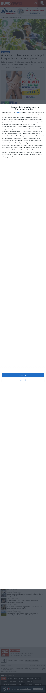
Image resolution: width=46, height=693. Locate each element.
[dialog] (23, 346)
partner (18, 112)
